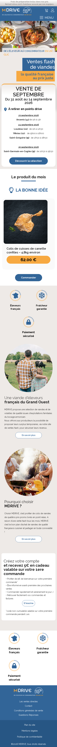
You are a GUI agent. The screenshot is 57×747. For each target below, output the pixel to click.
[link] (28, 702)
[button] (47, 17)
